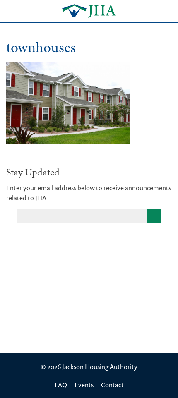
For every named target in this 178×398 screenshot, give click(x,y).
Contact (112, 384)
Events (84, 384)
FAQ (61, 384)
